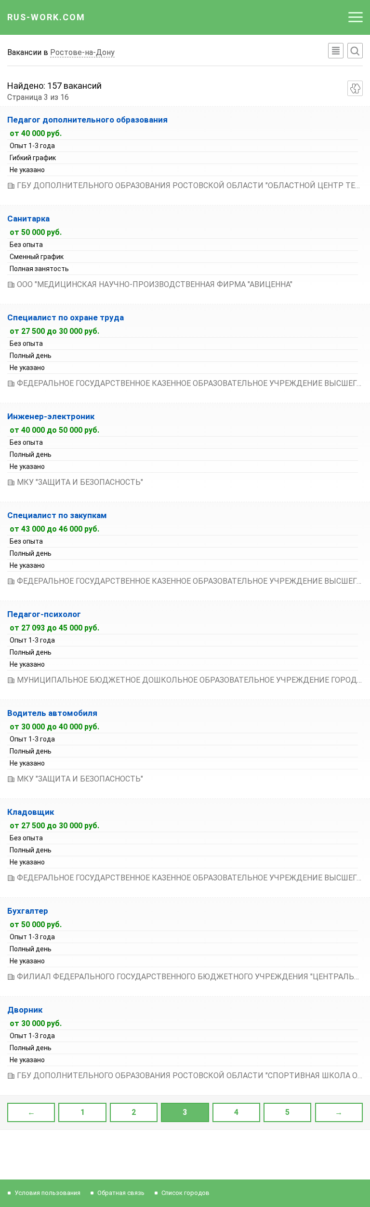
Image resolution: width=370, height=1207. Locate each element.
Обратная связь (121, 1192)
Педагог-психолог (44, 614)
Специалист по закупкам (57, 515)
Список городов (185, 1192)
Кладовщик (30, 812)
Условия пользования (47, 1192)
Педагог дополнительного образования (87, 119)
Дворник (24, 1010)
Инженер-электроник (50, 416)
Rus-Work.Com (46, 17)
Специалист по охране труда (65, 317)
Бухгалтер (27, 911)
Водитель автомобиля (52, 713)
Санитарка (28, 218)
